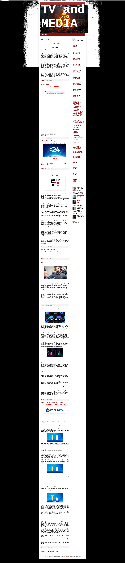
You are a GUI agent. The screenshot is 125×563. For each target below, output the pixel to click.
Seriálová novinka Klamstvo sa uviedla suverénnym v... (78, 120)
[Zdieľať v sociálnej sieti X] (49, 80)
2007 (74, 180)
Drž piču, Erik (79, 187)
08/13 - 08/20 (76, 72)
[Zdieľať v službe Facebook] (50, 80)
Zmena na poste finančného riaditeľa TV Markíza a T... (78, 116)
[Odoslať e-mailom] (47, 80)
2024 (74, 46)
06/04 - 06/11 (76, 84)
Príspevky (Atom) (54, 551)
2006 (74, 181)
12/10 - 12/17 (75, 52)
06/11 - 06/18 (76, 83)
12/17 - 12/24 (76, 51)
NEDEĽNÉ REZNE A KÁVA (78, 152)
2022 (74, 162)
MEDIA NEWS (44, 173)
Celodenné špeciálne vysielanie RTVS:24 (53, 141)
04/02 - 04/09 (76, 95)
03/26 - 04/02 (76, 96)
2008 (74, 179)
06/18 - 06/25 (76, 82)
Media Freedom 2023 (77, 151)
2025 (74, 45)
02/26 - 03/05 (76, 101)
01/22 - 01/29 (76, 157)
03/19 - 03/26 (76, 97)
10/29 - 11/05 (76, 59)
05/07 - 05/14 (76, 89)
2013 (74, 173)
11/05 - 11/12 (75, 58)
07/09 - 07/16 (76, 78)
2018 (74, 167)
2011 (74, 175)
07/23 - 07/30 (76, 76)
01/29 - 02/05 (76, 156)
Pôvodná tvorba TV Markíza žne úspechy (53, 402)
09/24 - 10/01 (76, 65)
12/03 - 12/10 (76, 53)
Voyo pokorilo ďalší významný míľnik (52, 308)
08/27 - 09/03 (76, 70)
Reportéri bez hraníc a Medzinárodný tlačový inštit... (78, 128)
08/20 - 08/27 (76, 71)
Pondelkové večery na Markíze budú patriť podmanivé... (78, 146)
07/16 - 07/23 (76, 77)
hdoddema (66, 556)
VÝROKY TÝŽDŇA (45, 84)
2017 (74, 168)
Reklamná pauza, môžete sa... (50, 249)
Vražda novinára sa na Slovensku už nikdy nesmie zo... (78, 137)
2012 (74, 174)
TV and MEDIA (63, 17)
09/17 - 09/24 (76, 66)
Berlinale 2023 (45, 39)
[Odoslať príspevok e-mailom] (46, 80)
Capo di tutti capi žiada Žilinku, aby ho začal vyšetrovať (80, 202)
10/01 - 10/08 (76, 64)
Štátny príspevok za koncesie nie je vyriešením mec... (78, 148)
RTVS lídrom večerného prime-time (77, 140)
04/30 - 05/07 (76, 90)
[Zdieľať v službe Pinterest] (51, 80)
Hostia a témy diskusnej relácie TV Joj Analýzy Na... (78, 125)
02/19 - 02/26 (76, 102)
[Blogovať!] (48, 80)
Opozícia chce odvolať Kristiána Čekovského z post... (78, 122)
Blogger (79, 556)
